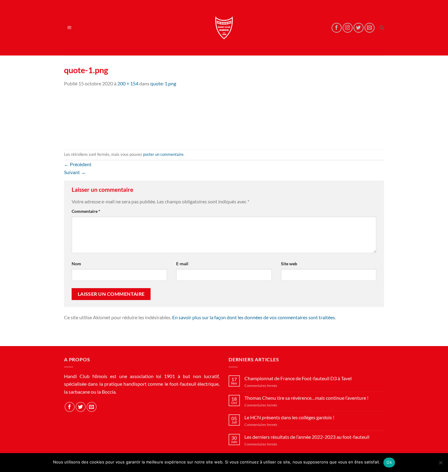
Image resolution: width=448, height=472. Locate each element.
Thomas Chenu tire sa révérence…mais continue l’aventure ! (306, 398)
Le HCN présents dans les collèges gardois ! (289, 417)
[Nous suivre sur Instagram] (348, 28)
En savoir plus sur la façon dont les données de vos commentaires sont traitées (253, 317)
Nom (76, 263)
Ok (389, 462)
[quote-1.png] (94, 117)
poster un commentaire (163, 154)
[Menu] (69, 28)
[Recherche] (381, 28)
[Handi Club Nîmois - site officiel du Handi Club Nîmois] (224, 28)
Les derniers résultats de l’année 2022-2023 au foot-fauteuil (306, 437)
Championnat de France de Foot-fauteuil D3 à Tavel (298, 378)
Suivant (75, 172)
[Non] (440, 464)
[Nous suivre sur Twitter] (359, 28)
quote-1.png (163, 83)
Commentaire (86, 211)
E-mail (182, 263)
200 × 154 (127, 83)
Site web (289, 263)
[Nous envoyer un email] (369, 28)
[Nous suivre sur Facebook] (337, 28)
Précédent (77, 164)
